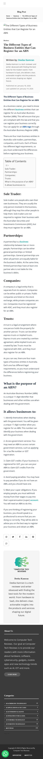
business (19, 109)
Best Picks (22, 728)
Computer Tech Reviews (21, 751)
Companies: (10, 175)
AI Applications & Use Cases (22, 707)
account (34, 500)
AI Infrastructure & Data (22, 716)
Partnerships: (11, 172)
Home (8, 16)
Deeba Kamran (26, 60)
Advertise (16, 755)
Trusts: (8, 178)
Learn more (12, 674)
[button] (5, 753)
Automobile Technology (22, 720)
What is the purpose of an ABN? (19, 181)
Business (16, 16)
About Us (28, 755)
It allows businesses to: (15, 185)
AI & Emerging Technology (22, 703)
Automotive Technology (22, 724)
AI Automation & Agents (22, 711)
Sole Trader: (10, 169)
